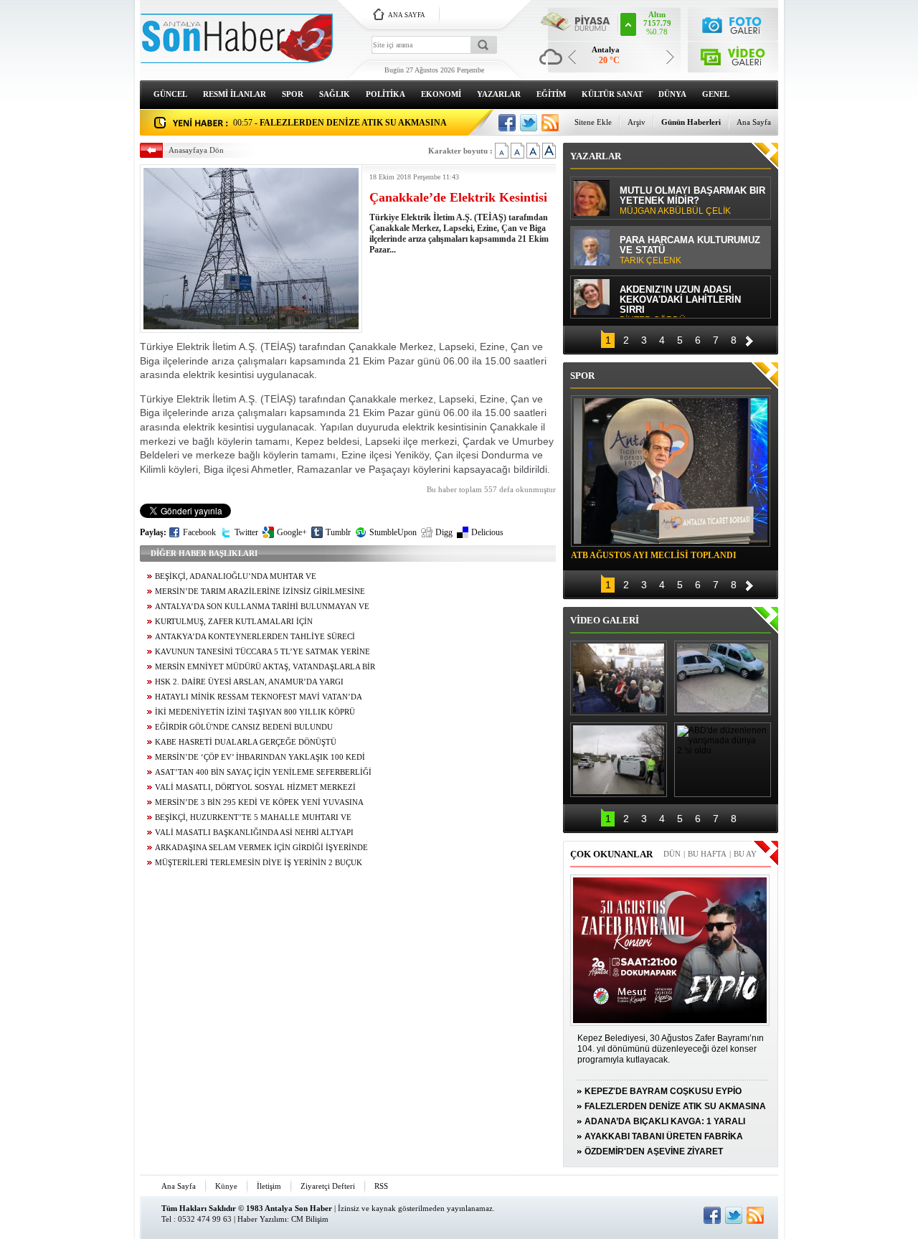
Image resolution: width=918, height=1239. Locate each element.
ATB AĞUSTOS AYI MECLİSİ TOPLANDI (654, 555)
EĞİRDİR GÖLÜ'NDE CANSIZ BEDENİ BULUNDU (244, 727)
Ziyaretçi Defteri (328, 1186)
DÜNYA (672, 94)
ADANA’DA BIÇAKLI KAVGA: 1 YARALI (665, 1121)
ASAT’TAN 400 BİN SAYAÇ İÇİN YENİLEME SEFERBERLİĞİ (263, 772)
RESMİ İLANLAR (234, 94)
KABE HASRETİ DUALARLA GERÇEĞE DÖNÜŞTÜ (245, 742)
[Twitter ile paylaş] (528, 122)
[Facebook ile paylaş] (507, 122)
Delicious (487, 532)
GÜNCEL (170, 94)
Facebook (199, 532)
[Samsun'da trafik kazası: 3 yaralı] (618, 759)
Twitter (246, 532)
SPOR (292, 94)
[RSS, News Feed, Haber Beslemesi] (550, 122)
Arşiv (636, 122)
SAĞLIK (334, 94)
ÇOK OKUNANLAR (611, 854)
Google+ (292, 532)
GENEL (715, 94)
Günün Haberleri (691, 122)
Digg (444, 532)
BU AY (745, 853)
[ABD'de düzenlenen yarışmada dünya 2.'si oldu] (722, 759)
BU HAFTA (707, 853)
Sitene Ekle (593, 122)
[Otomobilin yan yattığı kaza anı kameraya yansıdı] (722, 678)
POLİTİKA (385, 94)
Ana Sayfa (754, 122)
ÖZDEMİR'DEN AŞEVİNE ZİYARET (654, 1151)
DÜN (672, 853)
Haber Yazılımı (262, 1219)
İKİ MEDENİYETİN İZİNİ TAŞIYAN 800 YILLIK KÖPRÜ (255, 712)
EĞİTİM (551, 94)
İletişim (269, 1186)
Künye (226, 1186)
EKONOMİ (441, 94)
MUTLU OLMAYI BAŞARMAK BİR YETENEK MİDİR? (692, 201)
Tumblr (338, 532)
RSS (381, 1186)
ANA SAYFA (406, 15)
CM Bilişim (309, 1219)
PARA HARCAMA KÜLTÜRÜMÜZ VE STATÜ (690, 250)
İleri (749, 339)
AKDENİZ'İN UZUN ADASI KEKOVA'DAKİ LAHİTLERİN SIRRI (680, 301)
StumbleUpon (393, 532)
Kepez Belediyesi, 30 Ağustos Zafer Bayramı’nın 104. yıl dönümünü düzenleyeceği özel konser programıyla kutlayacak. (670, 1049)
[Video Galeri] (733, 54)
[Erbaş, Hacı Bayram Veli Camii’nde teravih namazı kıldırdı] (618, 678)
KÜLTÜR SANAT (612, 94)
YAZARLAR (499, 94)
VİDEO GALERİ (604, 620)
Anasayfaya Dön (196, 150)
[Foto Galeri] (733, 23)
